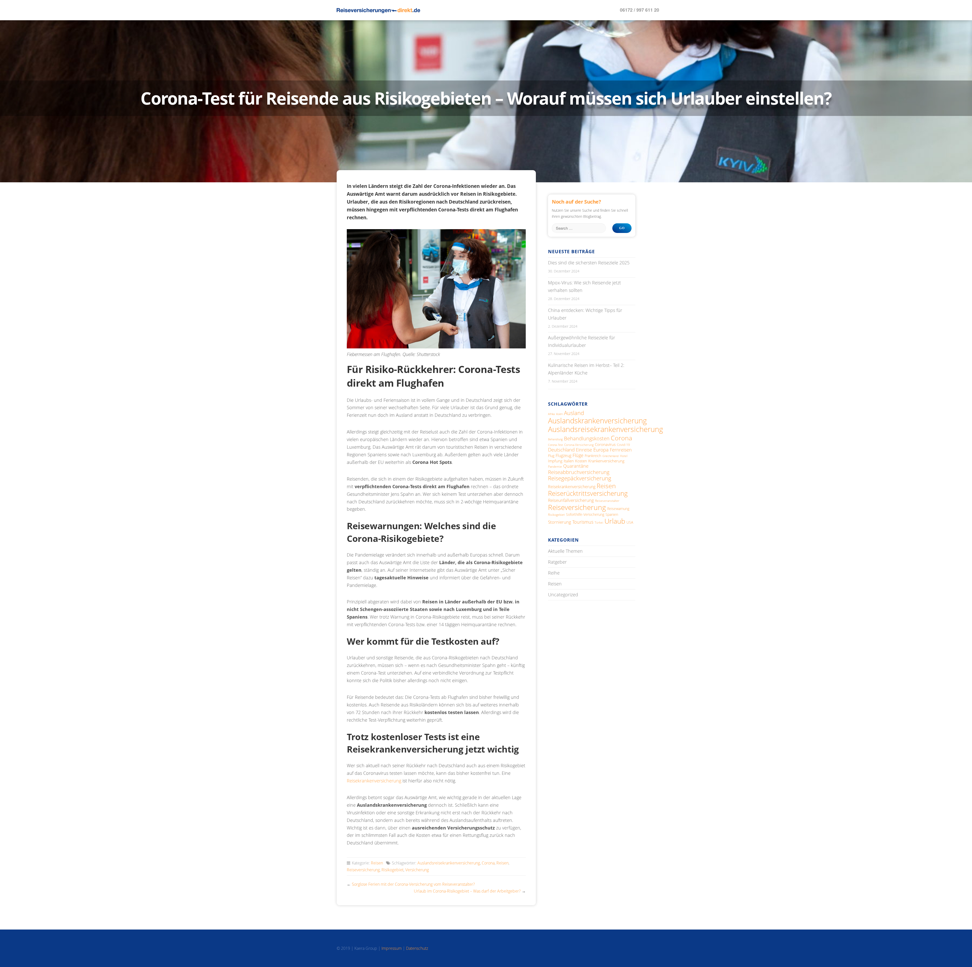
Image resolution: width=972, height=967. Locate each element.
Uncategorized (563, 594)
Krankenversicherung (606, 460)
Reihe (554, 573)
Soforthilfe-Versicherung (585, 514)
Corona (488, 863)
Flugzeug (563, 455)
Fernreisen (621, 450)
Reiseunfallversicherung (571, 500)
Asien (559, 414)
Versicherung (417, 870)
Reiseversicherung (363, 870)
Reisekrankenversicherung (374, 781)
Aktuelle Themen (565, 551)
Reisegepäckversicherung (579, 478)
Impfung (555, 460)
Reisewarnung (618, 508)
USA (629, 522)
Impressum (391, 948)
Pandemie (555, 466)
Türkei (599, 522)
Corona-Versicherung (579, 445)
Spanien (611, 514)
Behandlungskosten (587, 438)
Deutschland (561, 449)
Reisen (377, 863)
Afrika (551, 414)
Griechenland (610, 456)
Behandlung (555, 439)
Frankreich (593, 455)
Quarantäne (576, 466)
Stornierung (559, 522)
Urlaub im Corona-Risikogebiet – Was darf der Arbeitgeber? (467, 891)
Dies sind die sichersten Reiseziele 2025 (589, 263)
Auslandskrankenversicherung (597, 420)
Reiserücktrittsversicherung (588, 493)
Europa (601, 449)
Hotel (623, 456)
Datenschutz (417, 948)
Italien (569, 460)
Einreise (584, 450)
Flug (551, 455)
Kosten (581, 460)
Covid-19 (623, 444)
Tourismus (582, 522)
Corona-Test (555, 445)
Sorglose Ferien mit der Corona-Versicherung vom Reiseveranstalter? (413, 884)
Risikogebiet (392, 870)
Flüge (578, 455)
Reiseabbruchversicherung (578, 472)
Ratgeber (557, 562)
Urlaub (614, 521)
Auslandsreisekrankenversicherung (448, 863)
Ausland (574, 413)
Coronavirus (605, 444)
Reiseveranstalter (607, 501)
